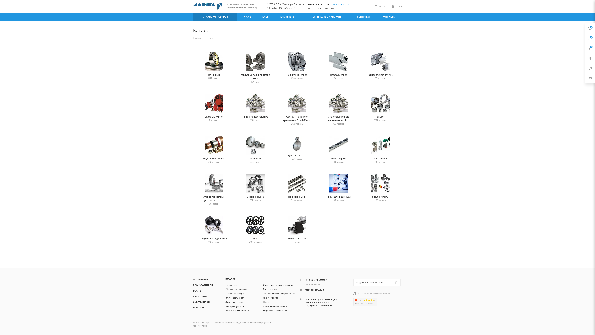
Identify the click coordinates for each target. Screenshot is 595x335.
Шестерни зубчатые (234, 306)
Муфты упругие (270, 298)
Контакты (199, 307)
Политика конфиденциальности (374, 293)
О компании (200, 280)
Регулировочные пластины (275, 310)
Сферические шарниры (236, 289)
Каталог (230, 279)
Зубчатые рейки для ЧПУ (237, 310)
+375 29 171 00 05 (318, 4)
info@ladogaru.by (313, 289)
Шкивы (266, 302)
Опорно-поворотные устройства (278, 285)
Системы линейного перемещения (279, 293)
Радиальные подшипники (275, 306)
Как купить (200, 296)
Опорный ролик (270, 289)
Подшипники (231, 285)
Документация (202, 302)
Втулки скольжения (234, 298)
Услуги (197, 291)
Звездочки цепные (234, 302)
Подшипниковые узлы (235, 293)
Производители (203, 285)
